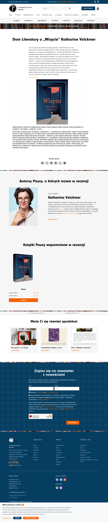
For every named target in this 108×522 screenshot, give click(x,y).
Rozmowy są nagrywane (69, 213)
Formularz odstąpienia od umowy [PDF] (88, 460)
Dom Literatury (33, 77)
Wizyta (61, 209)
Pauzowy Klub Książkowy (72, 15)
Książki (17, 21)
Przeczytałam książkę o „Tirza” (51, 348)
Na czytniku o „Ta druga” (20, 348)
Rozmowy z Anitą (47, 15)
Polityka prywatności (54, 409)
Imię (30, 386)
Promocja (28, 21)
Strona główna (35, 26)
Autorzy (54, 21)
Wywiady (90, 21)
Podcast (66, 21)
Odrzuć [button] (17, 518)
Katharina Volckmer (64, 197)
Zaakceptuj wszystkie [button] (31, 518)
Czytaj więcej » (15, 350)
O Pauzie (17, 15)
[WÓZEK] (98, 8)
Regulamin (83, 455)
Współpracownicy (29, 15)
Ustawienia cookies (85, 457)
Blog (38, 15)
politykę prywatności (52, 392)
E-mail (56, 386)
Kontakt (93, 15)
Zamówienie (83, 450)
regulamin (39, 392)
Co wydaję (58, 15)
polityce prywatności (43, 399)
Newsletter (85, 15)
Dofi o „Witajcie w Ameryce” (81, 348)
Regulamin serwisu (69, 409)
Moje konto (83, 445)
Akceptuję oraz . (44, 392)
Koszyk (82, 447)
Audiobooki (42, 21)
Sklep (10, 15)
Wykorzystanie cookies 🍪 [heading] (13, 505)
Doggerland (71, 2)
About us (58, 455)
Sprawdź (11, 465)
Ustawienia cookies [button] (7, 518)
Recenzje (78, 21)
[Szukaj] (70, 8)
